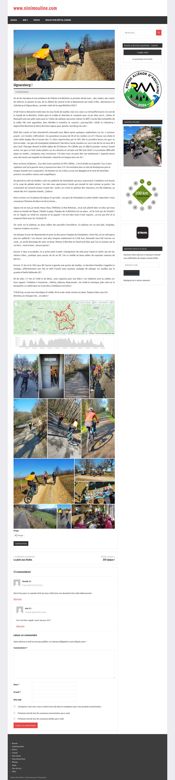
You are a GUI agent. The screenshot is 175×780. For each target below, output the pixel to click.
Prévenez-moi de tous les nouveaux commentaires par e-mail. (44, 713)
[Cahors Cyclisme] (142, 165)
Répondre (18, 599)
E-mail (17, 692)
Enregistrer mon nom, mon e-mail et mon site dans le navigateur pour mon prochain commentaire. (59, 706)
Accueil (14, 20)
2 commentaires (21, 91)
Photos (36, 20)
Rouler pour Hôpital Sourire (58, 20)
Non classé (16, 756)
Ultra (14, 771)
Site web (17, 699)
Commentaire (20, 647)
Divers (14, 749)
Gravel (14, 753)
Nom (16, 684)
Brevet (15, 743)
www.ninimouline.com (35, 8)
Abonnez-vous (131, 273)
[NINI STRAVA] (142, 233)
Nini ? (25, 20)
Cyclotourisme (21, 543)
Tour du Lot (16, 768)
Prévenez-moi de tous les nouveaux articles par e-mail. (41, 718)
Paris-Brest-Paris (18, 759)
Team (14, 765)
